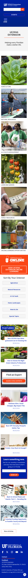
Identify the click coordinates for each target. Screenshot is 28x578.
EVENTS (14, 15)
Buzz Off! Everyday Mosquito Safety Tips (16, 427)
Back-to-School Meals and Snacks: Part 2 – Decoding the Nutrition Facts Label (15, 498)
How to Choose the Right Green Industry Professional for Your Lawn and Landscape (16, 362)
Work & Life (14, 309)
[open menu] (5, 19)
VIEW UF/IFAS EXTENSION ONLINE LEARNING (14, 270)
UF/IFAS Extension (7, 562)
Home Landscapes (14, 303)
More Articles (8, 531)
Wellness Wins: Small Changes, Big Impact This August (16, 404)
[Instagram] (12, 552)
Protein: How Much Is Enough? (16, 448)
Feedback (5, 560)
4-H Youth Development (10, 152)
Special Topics (14, 316)
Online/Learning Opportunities (13, 250)
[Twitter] (7, 552)
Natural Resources (8, 119)
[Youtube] (17, 552)
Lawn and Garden (7, 185)
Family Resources (7, 218)
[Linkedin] (22, 552)
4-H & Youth (14, 296)
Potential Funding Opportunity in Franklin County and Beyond (15, 520)
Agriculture (6, 87)
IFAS (18, 570)
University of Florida (11, 570)
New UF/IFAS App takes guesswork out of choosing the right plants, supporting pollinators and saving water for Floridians (16, 339)
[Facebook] (3, 552)
